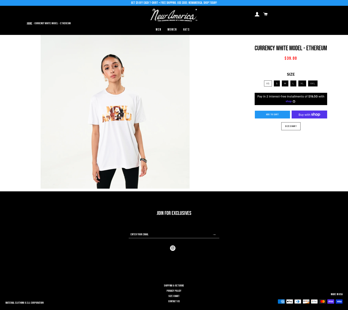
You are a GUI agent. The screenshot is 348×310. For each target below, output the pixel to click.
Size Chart (291, 126)
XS (268, 83)
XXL (312, 83)
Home (29, 23)
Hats (186, 29)
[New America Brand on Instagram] (172, 248)
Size (291, 74)
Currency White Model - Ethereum (52, 23)
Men (158, 29)
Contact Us (174, 301)
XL (302, 83)
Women (172, 29)
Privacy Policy (174, 291)
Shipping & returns (174, 285)
